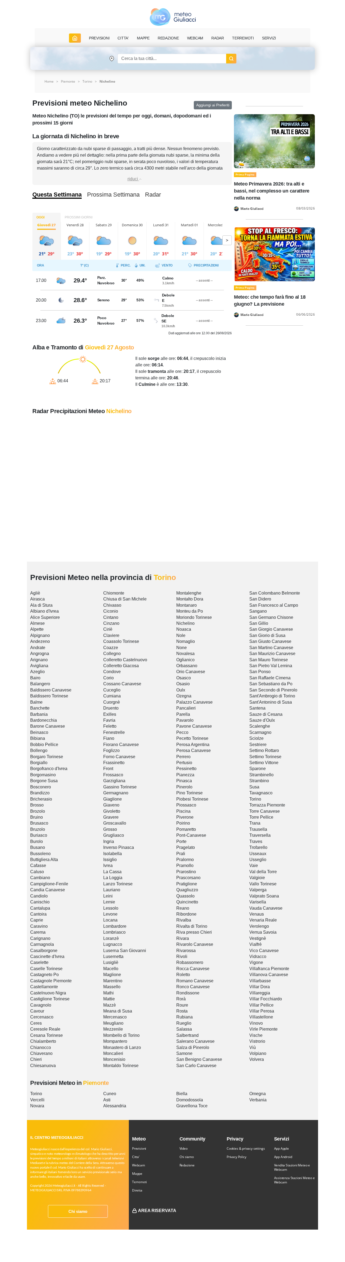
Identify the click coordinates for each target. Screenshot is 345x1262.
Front (108, 768)
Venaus (256, 914)
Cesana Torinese (46, 1035)
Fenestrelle (114, 732)
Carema (38, 932)
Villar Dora (259, 986)
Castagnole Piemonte (51, 980)
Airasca (37, 599)
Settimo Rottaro (264, 750)
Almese (37, 623)
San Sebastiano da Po (270, 683)
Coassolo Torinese (121, 641)
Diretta (137, 1190)
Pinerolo (184, 787)
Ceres (36, 1023)
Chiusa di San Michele (125, 599)
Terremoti (139, 1182)
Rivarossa (186, 950)
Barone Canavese (47, 726)
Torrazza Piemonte (267, 805)
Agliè (35, 593)
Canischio (40, 902)
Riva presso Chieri (194, 932)
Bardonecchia (43, 720)
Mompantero (115, 1041)
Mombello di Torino (121, 1035)
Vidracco (257, 956)
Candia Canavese (47, 890)
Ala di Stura (41, 605)
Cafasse (38, 865)
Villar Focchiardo (265, 999)
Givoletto (111, 811)
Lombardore (114, 926)
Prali (180, 853)
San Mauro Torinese (268, 659)
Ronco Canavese (193, 986)
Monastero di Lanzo (122, 1047)
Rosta (182, 1011)
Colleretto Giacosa (121, 665)
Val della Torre (263, 871)
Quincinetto (187, 902)
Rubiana (184, 1017)
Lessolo (110, 908)
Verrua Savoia (263, 932)
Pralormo (185, 859)
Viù (252, 1047)
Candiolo (39, 896)
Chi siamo (77, 1211)
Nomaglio (185, 641)
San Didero (260, 599)
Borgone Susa (44, 780)
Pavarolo (185, 720)
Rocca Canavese (192, 968)
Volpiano (257, 1053)
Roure (182, 1005)
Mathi (108, 993)
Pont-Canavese (191, 835)
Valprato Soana (264, 896)
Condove (112, 671)
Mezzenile (113, 1029)
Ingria (108, 841)
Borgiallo (38, 762)
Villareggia (259, 993)
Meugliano (113, 1023)
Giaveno (111, 805)
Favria (109, 720)
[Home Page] (75, 38)
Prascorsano (188, 877)
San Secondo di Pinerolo (273, 690)
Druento (111, 708)
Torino (87, 81)
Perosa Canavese (193, 750)
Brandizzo (40, 793)
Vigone (256, 962)
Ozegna (183, 696)
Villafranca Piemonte (269, 968)
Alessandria (114, 1106)
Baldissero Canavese (50, 690)
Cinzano (111, 623)
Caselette (39, 962)
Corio (108, 678)
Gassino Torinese (120, 787)
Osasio (183, 683)
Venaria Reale (263, 920)
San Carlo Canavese (196, 1065)
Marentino (112, 980)
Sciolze (256, 738)
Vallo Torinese (263, 884)
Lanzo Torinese (118, 884)
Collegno (112, 653)
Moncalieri (113, 1053)
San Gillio (258, 623)
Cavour (37, 1011)
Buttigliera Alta (44, 859)
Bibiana (37, 738)
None (181, 647)
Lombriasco (114, 932)
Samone (184, 1053)
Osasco (183, 678)
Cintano (110, 617)
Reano (182, 908)
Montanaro (186, 605)
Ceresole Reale (45, 1029)
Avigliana (39, 665)
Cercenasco (41, 1017)
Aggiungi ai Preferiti (212, 105)
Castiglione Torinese (50, 999)
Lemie (109, 902)
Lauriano (111, 890)
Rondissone (187, 993)
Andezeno (40, 641)
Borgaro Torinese (46, 756)
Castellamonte (44, 986)
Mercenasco (115, 1017)
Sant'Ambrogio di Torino (272, 696)
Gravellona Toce (192, 1106)
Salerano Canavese (195, 1041)
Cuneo (109, 1093)
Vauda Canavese (265, 908)
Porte (181, 841)
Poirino (183, 823)
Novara (37, 1106)
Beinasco (39, 732)
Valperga (258, 890)
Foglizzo (111, 750)
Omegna (257, 1093)
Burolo (36, 841)
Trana (254, 823)
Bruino (36, 817)
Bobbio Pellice (44, 744)
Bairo (35, 678)
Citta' (136, 1157)
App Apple (281, 1148)
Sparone (257, 768)
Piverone (185, 817)
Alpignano (40, 635)
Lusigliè (110, 962)
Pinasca (184, 780)
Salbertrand (187, 1035)
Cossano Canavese (122, 683)
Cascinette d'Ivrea (47, 956)
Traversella (260, 835)
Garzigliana (114, 780)
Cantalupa (40, 908)
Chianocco (40, 1047)
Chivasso (112, 605)
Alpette (37, 629)
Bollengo (38, 750)
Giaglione (112, 799)
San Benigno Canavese (199, 1059)
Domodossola (189, 1100)
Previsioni (139, 1148)
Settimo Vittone (263, 762)
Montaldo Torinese (121, 1065)
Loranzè (111, 938)
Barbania (39, 714)
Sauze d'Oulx (262, 720)
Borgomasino (43, 774)
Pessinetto (186, 768)
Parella (183, 714)
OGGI (40, 217)
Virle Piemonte (263, 1029)
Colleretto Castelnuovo (125, 659)
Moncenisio (114, 1059)
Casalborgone (43, 950)
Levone (110, 914)
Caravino (39, 926)
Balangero (40, 683)
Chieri (36, 1059)
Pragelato (185, 847)
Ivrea (108, 865)
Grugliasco (113, 835)
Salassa (184, 1029)
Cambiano (40, 877)
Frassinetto (114, 762)
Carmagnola (42, 944)
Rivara (182, 938)
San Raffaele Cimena (270, 678)
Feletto (109, 726)
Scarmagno (260, 732)
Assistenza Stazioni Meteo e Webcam (294, 1180)
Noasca (183, 629)
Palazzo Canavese (194, 702)
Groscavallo (114, 823)
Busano (37, 847)
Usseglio (257, 859)
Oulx (180, 690)
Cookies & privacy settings (246, 1148)
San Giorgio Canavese (271, 629)
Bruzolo (37, 829)
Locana (110, 920)
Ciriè (107, 629)
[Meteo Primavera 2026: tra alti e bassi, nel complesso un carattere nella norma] (274, 141)
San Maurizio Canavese (272, 653)
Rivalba (183, 920)
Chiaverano (41, 1053)
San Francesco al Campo (273, 605)
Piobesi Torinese (192, 799)
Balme (36, 702)
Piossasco (186, 805)
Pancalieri (186, 708)
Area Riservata (157, 1210)
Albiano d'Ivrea (44, 611)
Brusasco (39, 823)
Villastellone (261, 1017)
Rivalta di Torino (191, 926)
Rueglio (183, 1023)
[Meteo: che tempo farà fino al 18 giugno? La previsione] (274, 254)
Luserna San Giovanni (124, 950)
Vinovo (256, 1023)
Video (184, 1148)
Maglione (112, 974)
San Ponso (260, 671)
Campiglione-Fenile (49, 884)
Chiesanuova (43, 1065)
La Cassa (112, 871)
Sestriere (258, 744)
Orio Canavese (190, 671)
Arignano (39, 659)
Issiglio (110, 859)
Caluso (37, 871)
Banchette (40, 708)
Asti (107, 1100)
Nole (180, 635)
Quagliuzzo (187, 890)
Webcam (195, 38)
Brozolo (37, 811)
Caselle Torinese (46, 968)
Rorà (181, 999)
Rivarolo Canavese (194, 944)
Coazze (110, 647)
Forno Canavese (119, 756)
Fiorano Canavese (121, 744)
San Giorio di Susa (267, 635)
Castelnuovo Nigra (48, 993)
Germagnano (115, 793)
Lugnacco (112, 944)
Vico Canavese (264, 950)
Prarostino (186, 871)
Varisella (257, 902)
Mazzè (109, 1005)
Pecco (182, 732)
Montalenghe (188, 593)
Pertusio (184, 762)
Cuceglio (111, 690)
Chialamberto (43, 1041)
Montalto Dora (189, 599)
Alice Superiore (45, 617)
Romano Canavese (194, 980)
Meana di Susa (117, 1011)
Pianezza (185, 774)
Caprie (36, 920)
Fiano (108, 738)
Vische (256, 1035)
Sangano (258, 611)
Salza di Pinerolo (192, 1047)
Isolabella (112, 853)
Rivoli (181, 956)
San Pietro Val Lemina (270, 665)
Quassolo (185, 896)
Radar (217, 38)
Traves (255, 841)
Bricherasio (41, 799)
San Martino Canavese (271, 647)
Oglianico (185, 659)
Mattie (109, 999)
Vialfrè (255, 944)
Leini (108, 896)
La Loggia (112, 877)
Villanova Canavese (268, 974)
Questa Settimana (57, 194)
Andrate (37, 647)
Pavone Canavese (194, 726)
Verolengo (259, 926)
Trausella (258, 829)
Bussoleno (40, 853)
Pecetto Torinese (192, 738)
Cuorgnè (111, 702)
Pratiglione (186, 884)
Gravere (111, 817)
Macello (110, 968)
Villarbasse (260, 980)
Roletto (183, 974)
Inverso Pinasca (118, 847)
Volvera (256, 1059)
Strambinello (261, 774)
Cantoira (38, 914)
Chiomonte (113, 593)
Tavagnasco (260, 793)
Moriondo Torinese (194, 617)
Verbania (258, 1100)
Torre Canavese (264, 811)
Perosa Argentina (192, 744)
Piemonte (68, 81)
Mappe (137, 1173)
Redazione (187, 1165)
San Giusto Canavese (270, 641)
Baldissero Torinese (49, 696)
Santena (257, 708)
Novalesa (185, 653)
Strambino (259, 780)
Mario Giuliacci (252, 209)
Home (49, 81)
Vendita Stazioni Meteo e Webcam (292, 1167)
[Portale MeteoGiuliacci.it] (173, 17)
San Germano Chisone (271, 617)
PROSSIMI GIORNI (78, 217)
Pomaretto (186, 829)
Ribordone (186, 914)
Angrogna (39, 653)
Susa (254, 787)
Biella (181, 1093)
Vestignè (257, 938)
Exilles (109, 714)
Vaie (253, 865)
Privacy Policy (236, 1157)
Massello (111, 986)
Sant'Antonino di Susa (270, 702)
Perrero (183, 756)
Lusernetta (113, 956)
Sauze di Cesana (265, 714)
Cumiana (112, 696)
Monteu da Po (189, 611)
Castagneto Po (44, 974)
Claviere (111, 635)
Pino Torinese (189, 793)
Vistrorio (257, 1041)
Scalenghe (259, 726)
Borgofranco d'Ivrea (48, 768)
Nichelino (185, 623)
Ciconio (110, 611)
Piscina (183, 811)
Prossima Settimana (113, 194)
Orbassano (186, 665)
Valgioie (257, 877)
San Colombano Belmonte (274, 593)
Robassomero (189, 962)
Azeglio (37, 671)
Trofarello (258, 847)
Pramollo (185, 865)
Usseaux (257, 853)
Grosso (110, 829)
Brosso (37, 805)
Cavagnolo (40, 1005)
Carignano (40, 938)
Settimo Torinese (265, 756)
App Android (283, 1157)
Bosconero (40, 787)
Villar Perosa (261, 1011)
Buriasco (38, 835)
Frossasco (113, 774)
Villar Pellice (261, 1005)
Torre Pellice (261, 817)
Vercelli (37, 1100)
